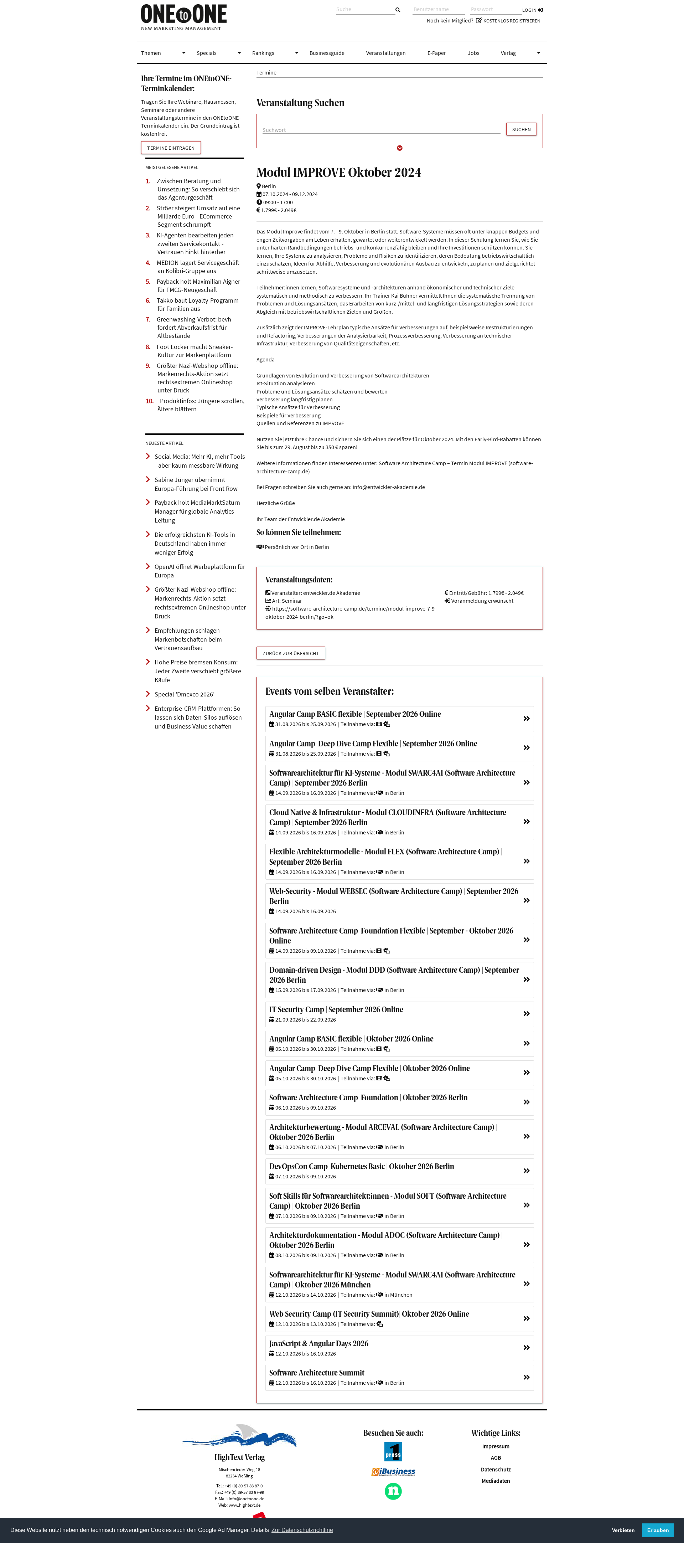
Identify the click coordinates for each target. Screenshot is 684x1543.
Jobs (474, 52)
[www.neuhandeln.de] (393, 1498)
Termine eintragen (171, 148)
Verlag (522, 52)
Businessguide (327, 52)
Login (530, 10)
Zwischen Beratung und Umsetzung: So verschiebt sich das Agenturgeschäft (198, 189)
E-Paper (437, 52)
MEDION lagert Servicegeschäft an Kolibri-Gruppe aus (198, 267)
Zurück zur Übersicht (291, 653)
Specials (220, 52)
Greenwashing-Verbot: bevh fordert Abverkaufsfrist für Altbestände (194, 327)
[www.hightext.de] (239, 1445)
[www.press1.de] (393, 1459)
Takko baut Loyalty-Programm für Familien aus (198, 305)
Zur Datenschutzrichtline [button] (302, 1530)
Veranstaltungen (386, 52)
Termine (266, 72)
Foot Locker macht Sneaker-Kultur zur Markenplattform (195, 351)
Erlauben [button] (658, 1530)
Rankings (276, 52)
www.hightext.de (244, 1505)
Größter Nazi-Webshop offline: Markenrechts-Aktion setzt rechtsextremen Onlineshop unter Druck (197, 378)
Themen (164, 52)
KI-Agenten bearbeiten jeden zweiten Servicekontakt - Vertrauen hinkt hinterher (195, 243)
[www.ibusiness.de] (393, 1473)
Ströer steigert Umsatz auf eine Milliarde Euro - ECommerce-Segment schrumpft (198, 216)
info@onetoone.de (246, 1498)
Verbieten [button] (623, 1530)
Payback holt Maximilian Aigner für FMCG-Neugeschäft (198, 286)
